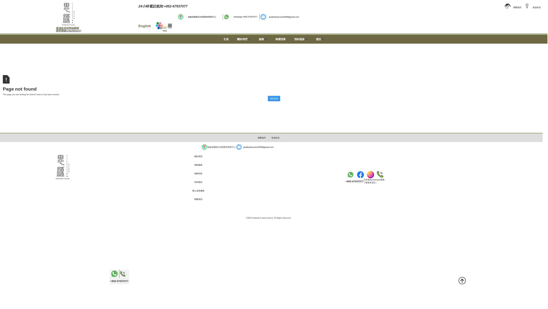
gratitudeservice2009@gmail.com (284, 17)
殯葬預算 (198, 173)
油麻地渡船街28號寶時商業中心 (202, 17)
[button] (243, 39)
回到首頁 (274, 98)
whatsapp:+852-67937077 (245, 17)
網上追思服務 (198, 191)
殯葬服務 (198, 165)
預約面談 (198, 182)
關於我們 (198, 156)
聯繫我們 (517, 7)
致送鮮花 (537, 7)
